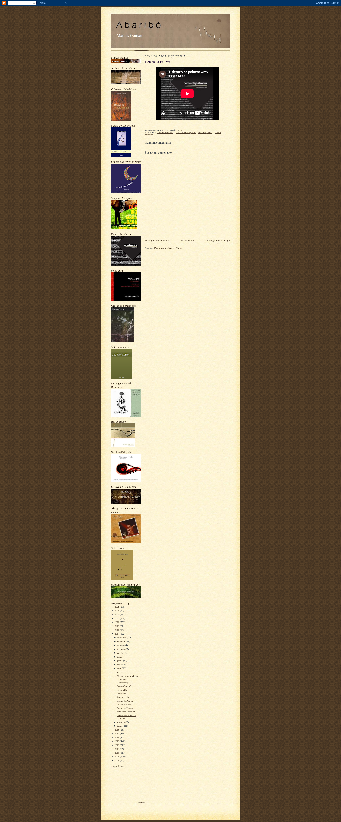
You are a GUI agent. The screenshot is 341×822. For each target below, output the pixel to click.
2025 (117, 606)
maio (119, 664)
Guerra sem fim (124, 704)
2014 (117, 737)
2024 (117, 610)
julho (120, 656)
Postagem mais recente (157, 240)
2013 (117, 741)
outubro (121, 645)
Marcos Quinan (205, 132)
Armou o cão (123, 697)
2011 (117, 748)
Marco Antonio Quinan (186, 132)
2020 (117, 622)
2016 (117, 729)
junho (120, 660)
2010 (117, 752)
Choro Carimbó (124, 686)
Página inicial (187, 240)
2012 (117, 745)
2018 (117, 629)
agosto (120, 652)
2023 (117, 614)
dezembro (122, 637)
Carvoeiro (121, 693)
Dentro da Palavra (125, 700)
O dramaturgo (123, 682)
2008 (117, 760)
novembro (122, 641)
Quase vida (122, 689)
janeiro (120, 725)
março (120, 671)
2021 (117, 618)
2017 (117, 633)
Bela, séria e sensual (126, 711)
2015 (117, 733)
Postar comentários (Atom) (168, 248)
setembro (121, 649)
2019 (117, 625)
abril (119, 668)
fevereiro (121, 722)
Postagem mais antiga (218, 240)
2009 (117, 756)
